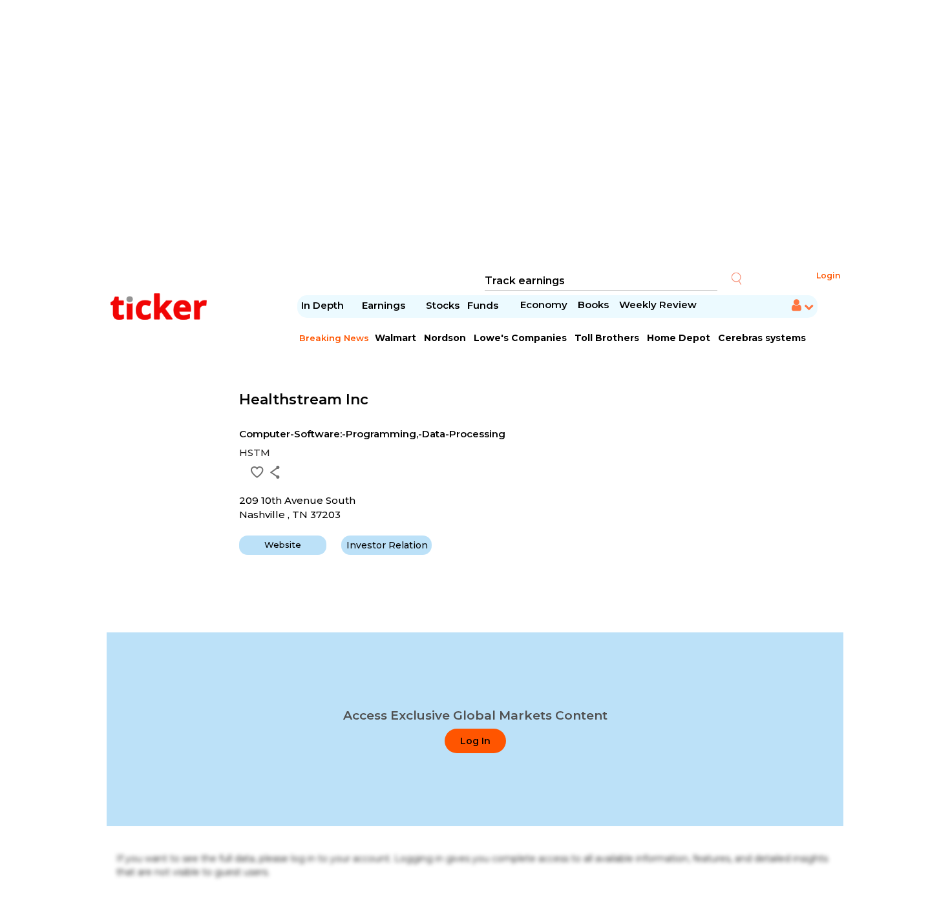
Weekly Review (658, 304)
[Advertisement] (475, 135)
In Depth (322, 305)
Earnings (385, 305)
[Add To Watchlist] (257, 472)
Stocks (442, 305)
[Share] (275, 472)
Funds (484, 305)
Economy (543, 304)
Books (593, 304)
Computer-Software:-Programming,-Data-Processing (372, 434)
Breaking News (334, 338)
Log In (475, 741)
